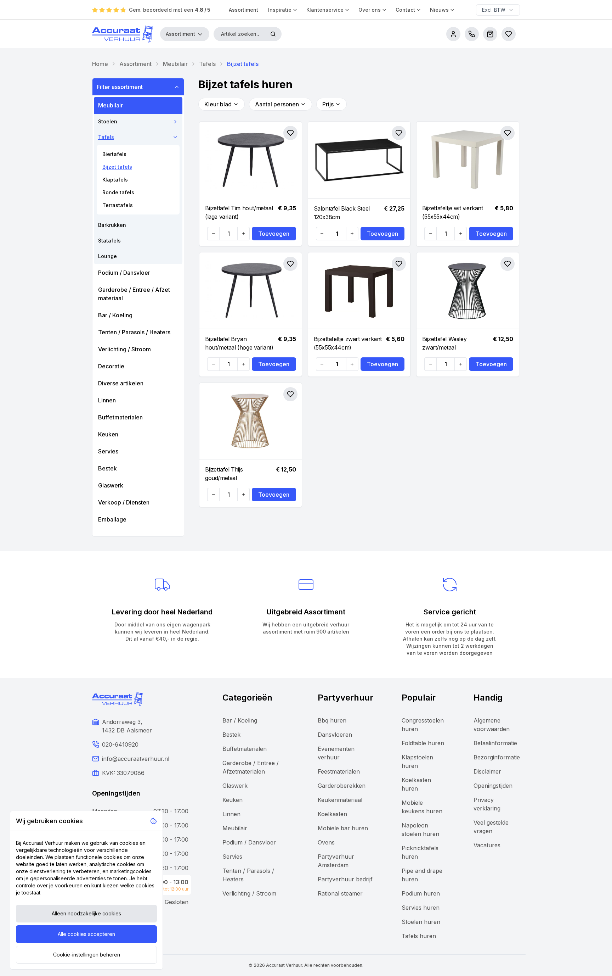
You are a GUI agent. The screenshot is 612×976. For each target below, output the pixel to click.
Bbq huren (332, 720)
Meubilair (175, 63)
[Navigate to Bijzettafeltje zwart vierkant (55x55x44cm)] (359, 290)
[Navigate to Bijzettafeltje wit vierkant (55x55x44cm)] (467, 160)
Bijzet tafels (117, 167)
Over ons (369, 10)
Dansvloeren (335, 734)
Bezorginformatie (497, 757)
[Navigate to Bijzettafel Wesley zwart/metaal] (467, 290)
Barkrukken (112, 225)
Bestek (107, 468)
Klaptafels (115, 180)
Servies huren (421, 907)
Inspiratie (279, 10)
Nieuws (439, 10)
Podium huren (421, 893)
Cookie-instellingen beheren (86, 955)
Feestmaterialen (339, 771)
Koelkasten (332, 814)
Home (100, 63)
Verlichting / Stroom (124, 349)
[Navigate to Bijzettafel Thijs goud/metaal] (250, 421)
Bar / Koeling (115, 315)
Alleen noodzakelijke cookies (86, 913)
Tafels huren (419, 935)
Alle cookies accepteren (86, 934)
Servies (108, 451)
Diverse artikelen (120, 383)
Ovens (326, 842)
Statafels (109, 241)
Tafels (207, 63)
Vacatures (487, 845)
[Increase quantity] (243, 233)
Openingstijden (493, 785)
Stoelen (107, 121)
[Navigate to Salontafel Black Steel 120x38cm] (359, 160)
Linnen (107, 400)
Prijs (328, 104)
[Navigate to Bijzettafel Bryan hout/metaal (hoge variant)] (250, 290)
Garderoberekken (342, 785)
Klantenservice (325, 10)
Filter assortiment (120, 86)
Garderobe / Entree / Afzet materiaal (134, 294)
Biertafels (114, 154)
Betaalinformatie (495, 743)
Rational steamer (340, 893)
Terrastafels (117, 205)
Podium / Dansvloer (124, 272)
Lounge (107, 256)
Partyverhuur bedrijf (345, 879)
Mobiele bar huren (343, 828)
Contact (405, 10)
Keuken (108, 434)
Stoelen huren (421, 921)
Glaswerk (110, 485)
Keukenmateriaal (340, 799)
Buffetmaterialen (120, 417)
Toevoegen (273, 233)
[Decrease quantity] (214, 233)
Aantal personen (277, 104)
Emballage (112, 519)
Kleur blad (218, 104)
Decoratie (111, 366)
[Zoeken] (273, 34)
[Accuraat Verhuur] (122, 34)
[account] (453, 34)
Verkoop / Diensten (123, 502)
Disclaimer (487, 771)
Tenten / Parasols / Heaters (134, 332)
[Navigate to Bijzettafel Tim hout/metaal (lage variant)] (250, 160)
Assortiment (243, 10)
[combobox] (498, 10)
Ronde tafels (118, 192)
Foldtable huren (423, 743)
